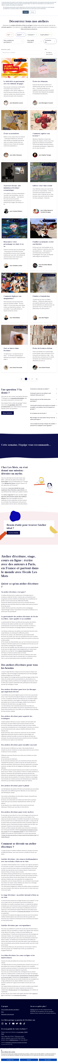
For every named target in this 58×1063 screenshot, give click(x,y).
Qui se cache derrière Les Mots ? (10, 1009)
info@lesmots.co (13, 1040)
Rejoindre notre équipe (7, 1014)
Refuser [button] (32, 12)
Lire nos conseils (13, 532)
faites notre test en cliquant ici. (29, 29)
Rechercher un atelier (5, 49)
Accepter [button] (25, 12)
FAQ (2, 1012)
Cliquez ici (33, 1009)
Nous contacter (7, 413)
